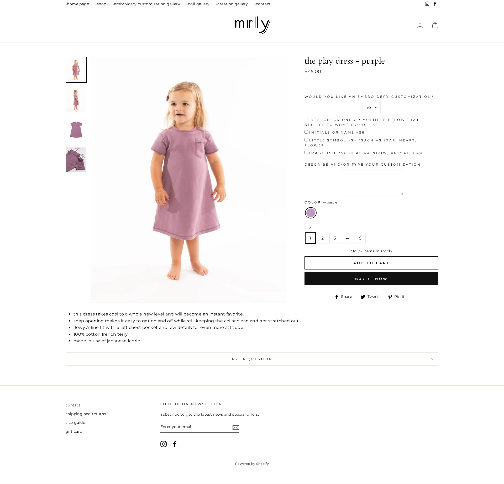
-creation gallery (232, 4)
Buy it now (371, 279)
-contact (262, 4)
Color (320, 202)
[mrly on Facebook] (175, 444)
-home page (77, 4)
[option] (189, 180)
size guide (75, 422)
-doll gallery (197, 4)
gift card (74, 431)
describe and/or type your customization (362, 164)
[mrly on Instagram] (163, 444)
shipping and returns (86, 414)
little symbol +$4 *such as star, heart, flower (360, 142)
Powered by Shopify (252, 464)
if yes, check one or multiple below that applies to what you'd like (361, 122)
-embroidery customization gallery (146, 4)
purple (311, 213)
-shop (100, 4)
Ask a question (252, 359)
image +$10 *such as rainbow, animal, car (366, 153)
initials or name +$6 (337, 132)
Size (309, 228)
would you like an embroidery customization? (369, 97)
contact (73, 405)
